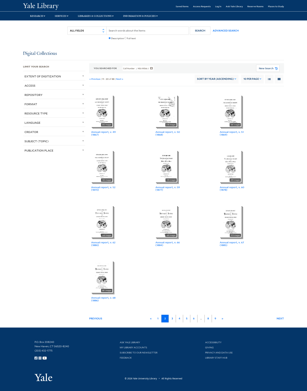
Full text (131, 38)
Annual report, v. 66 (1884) (167, 244)
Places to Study (276, 6)
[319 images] (231, 221)
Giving (209, 347)
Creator (31, 132)
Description (117, 38)
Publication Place (38, 150)
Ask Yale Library (234, 6)
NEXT (280, 318)
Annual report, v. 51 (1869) (232, 133)
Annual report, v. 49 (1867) (103, 133)
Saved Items (182, 6)
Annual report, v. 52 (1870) (103, 189)
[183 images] (102, 166)
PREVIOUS (95, 318)
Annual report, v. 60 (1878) (232, 189)
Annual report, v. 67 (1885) (232, 244)
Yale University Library (42, 6)
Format (30, 104)
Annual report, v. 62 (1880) (103, 244)
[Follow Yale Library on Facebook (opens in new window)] (36, 358)
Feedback (126, 357)
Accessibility (213, 342)
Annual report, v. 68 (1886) (103, 299)
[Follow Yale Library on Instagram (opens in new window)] (40, 358)
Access (29, 85)
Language (32, 123)
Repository (33, 95)
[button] (200, 31)
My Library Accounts (133, 347)
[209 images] (230, 166)
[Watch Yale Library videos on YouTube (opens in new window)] (45, 358)
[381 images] (102, 276)
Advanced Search (226, 30)
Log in (218, 6)
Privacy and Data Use (219, 352)
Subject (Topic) (36, 141)
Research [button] (36, 16)
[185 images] (230, 111)
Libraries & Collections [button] (95, 16)
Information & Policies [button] (139, 16)
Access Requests (202, 6)
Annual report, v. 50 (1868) (167, 133)
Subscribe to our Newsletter (138, 352)
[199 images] (166, 166)
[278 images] (166, 111)
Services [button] (60, 16)
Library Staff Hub (216, 357)
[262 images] (102, 111)
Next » (119, 78)
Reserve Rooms (255, 6)
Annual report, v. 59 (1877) (167, 189)
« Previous (94, 78)
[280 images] (166, 221)
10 (251, 78)
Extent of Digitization (42, 76)
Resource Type (36, 113)
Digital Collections (40, 53)
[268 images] (102, 221)
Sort (215, 78)
